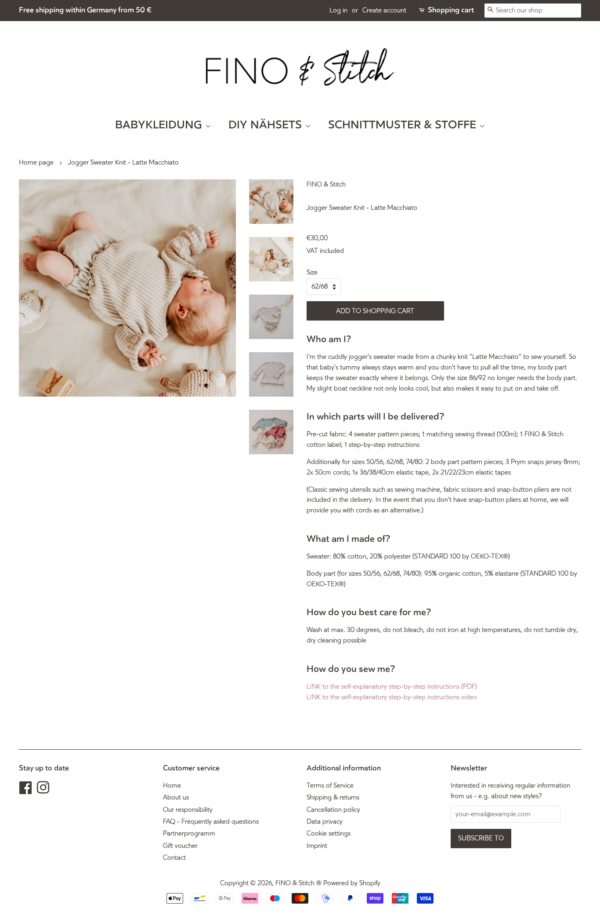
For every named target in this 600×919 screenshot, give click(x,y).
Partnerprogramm (189, 833)
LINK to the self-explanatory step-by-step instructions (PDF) (392, 686)
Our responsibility (188, 809)
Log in (338, 10)
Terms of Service (330, 785)
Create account (384, 10)
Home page (36, 162)
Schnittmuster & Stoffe (403, 125)
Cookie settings (329, 833)
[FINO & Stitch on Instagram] (43, 791)
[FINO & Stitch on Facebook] (25, 791)
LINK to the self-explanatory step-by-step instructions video (392, 697)
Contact (174, 857)
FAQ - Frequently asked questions (211, 821)
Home (172, 785)
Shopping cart (451, 10)
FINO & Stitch (294, 883)
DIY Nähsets (266, 125)
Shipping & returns (333, 797)
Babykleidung (160, 125)
